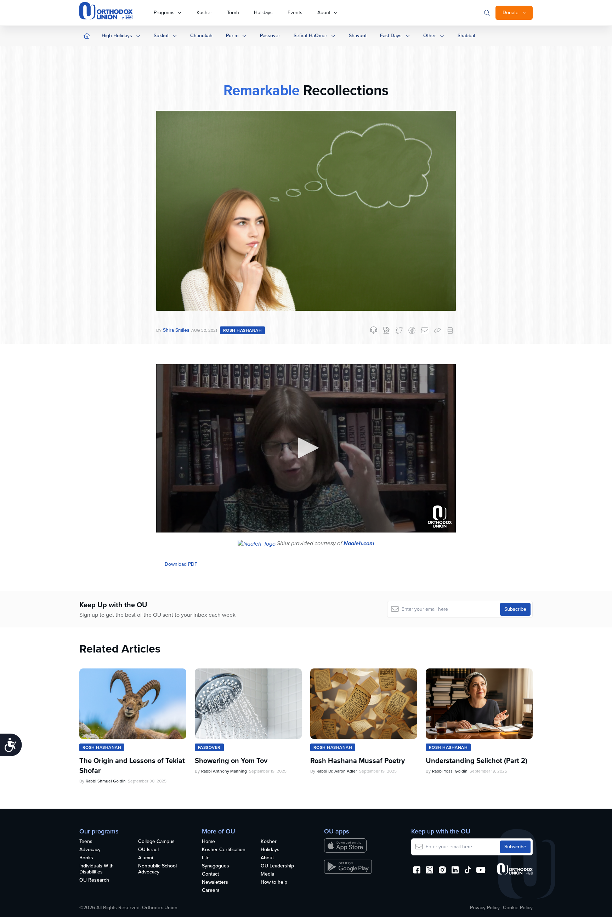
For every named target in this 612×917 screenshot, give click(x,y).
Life (206, 858)
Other (429, 35)
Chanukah (201, 35)
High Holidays (117, 35)
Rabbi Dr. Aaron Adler (337, 771)
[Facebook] (412, 330)
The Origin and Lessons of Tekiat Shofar (132, 765)
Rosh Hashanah (242, 330)
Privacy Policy (485, 907)
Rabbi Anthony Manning (224, 771)
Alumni (145, 858)
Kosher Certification (223, 850)
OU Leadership (277, 866)
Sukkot (161, 35)
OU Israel (148, 850)
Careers (211, 890)
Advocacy (90, 850)
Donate (510, 12)
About (323, 12)
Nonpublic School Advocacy (157, 869)
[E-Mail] (424, 330)
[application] (306, 448)
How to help (274, 882)
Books (86, 858)
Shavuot (358, 35)
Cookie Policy (518, 907)
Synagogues (215, 866)
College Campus (156, 841)
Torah (233, 12)
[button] (306, 447)
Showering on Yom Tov (231, 760)
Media (267, 874)
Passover (270, 35)
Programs (164, 12)
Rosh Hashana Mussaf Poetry (357, 760)
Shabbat (466, 35)
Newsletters (215, 882)
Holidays (263, 12)
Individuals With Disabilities (96, 869)
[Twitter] (399, 330)
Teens (85, 841)
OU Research (94, 880)
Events (295, 12)
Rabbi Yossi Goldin (450, 771)
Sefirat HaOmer (310, 35)
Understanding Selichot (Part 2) (476, 760)
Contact (210, 874)
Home (208, 841)
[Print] (450, 330)
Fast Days (391, 35)
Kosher (204, 12)
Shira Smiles (176, 330)
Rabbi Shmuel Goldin (106, 781)
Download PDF (181, 564)
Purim (232, 35)
